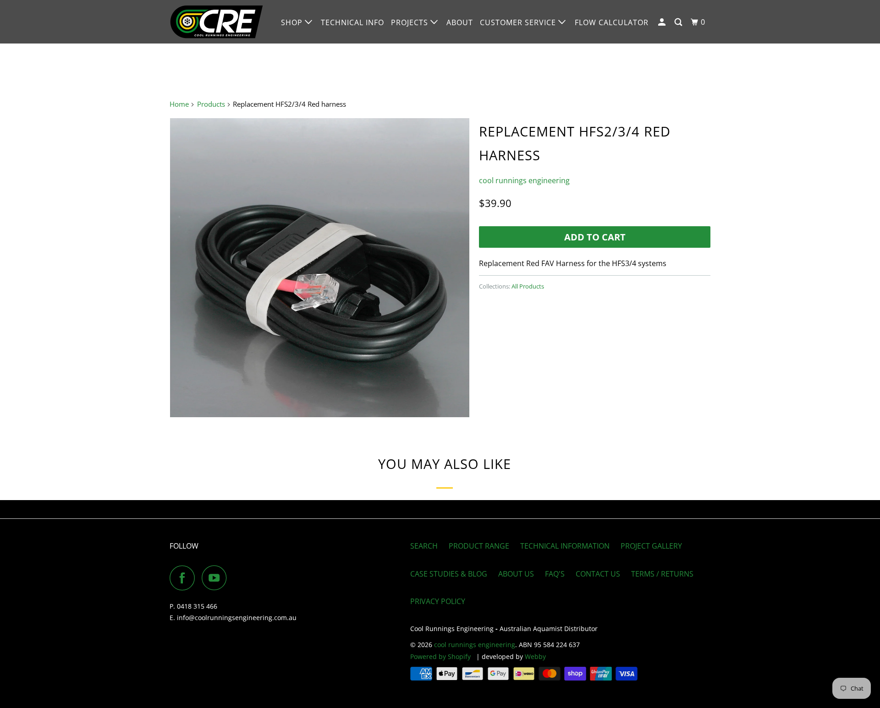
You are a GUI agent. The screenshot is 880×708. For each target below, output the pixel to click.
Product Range (479, 546)
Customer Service (519, 22)
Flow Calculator (612, 22)
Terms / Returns (662, 574)
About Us (516, 574)
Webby (535, 656)
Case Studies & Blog (448, 574)
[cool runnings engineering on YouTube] (217, 577)
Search (424, 546)
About (459, 22)
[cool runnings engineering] (217, 22)
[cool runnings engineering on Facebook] (185, 577)
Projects (410, 22)
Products (211, 104)
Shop (293, 22)
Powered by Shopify (440, 656)
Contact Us (598, 574)
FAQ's (555, 574)
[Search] (679, 22)
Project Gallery (651, 546)
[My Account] (662, 22)
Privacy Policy (437, 601)
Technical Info (352, 22)
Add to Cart (595, 237)
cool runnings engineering (524, 180)
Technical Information (565, 546)
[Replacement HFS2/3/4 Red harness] (320, 268)
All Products (528, 286)
